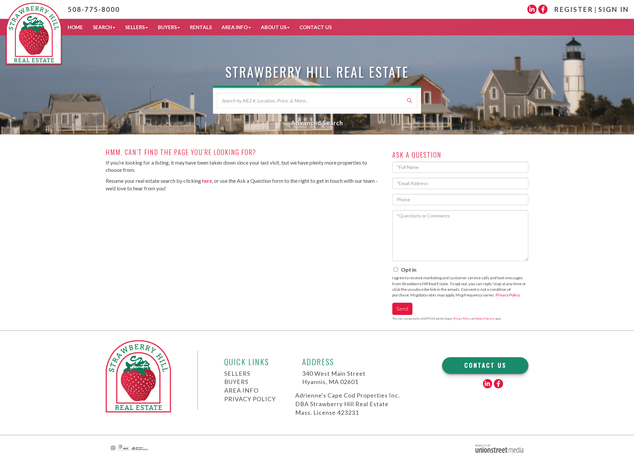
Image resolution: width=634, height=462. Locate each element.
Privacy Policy (507, 294)
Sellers (237, 373)
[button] (409, 100)
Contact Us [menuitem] (315, 27)
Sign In (613, 9)
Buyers (236, 381)
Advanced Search (317, 123)
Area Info (241, 390)
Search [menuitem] (102, 27)
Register (573, 9)
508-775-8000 (94, 9)
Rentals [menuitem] (201, 27)
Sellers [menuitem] (135, 27)
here (207, 180)
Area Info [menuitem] (235, 27)
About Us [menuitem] (273, 27)
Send (402, 308)
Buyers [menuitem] (167, 27)
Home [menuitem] (75, 27)
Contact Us (485, 365)
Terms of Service (485, 318)
